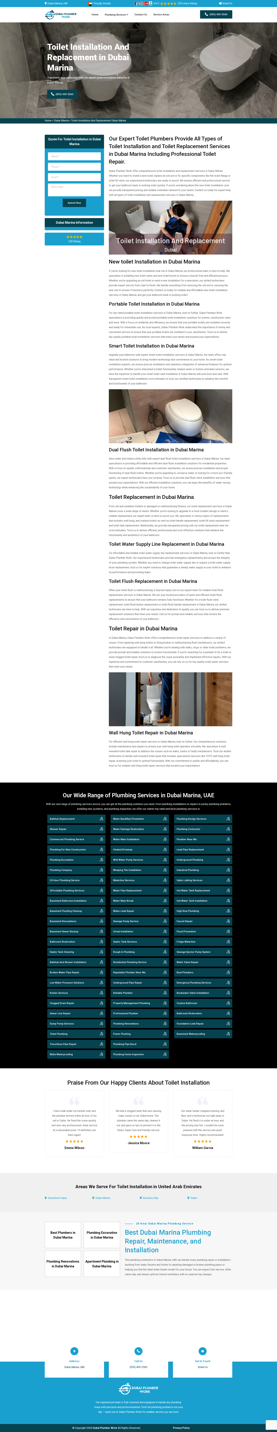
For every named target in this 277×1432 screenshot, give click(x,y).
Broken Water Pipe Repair (64, 972)
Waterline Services (123, 880)
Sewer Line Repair (60, 1013)
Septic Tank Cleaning (62, 952)
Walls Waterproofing (61, 1054)
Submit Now (74, 202)
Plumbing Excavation (62, 859)
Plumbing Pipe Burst (124, 1044)
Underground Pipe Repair (127, 982)
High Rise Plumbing (188, 911)
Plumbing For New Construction (68, 849)
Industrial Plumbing (188, 870)
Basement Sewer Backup (64, 931)
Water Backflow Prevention (128, 818)
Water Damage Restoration (128, 829)
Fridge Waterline (186, 941)
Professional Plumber (125, 1013)
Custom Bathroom (187, 1003)
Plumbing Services (116, 14)
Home (95, 14)
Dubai (194, 1198)
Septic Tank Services (125, 941)
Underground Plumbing (190, 859)
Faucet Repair (185, 921)
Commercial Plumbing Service (67, 839)
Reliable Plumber (123, 993)
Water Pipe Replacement (127, 890)
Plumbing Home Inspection (128, 1054)
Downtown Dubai (57, 1198)
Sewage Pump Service (125, 921)
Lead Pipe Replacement (190, 849)
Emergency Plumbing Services (194, 982)
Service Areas (161, 14)
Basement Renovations (63, 921)
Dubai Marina (61, 120)
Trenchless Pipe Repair (63, 1044)
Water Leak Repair (123, 911)
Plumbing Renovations (126, 1023)
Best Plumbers (185, 972)
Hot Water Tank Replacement (193, 890)
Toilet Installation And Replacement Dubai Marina (98, 120)
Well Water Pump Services (128, 859)
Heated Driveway (122, 849)
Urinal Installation (123, 931)
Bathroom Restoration (62, 941)
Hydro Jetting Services (189, 880)
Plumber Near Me (187, 839)
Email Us (227, 3)
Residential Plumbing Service (130, 962)
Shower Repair (58, 829)
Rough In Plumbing (124, 952)
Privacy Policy (181, 1427)
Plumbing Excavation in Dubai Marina (102, 1235)
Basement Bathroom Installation (68, 900)
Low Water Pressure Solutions (67, 982)
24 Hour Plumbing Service (65, 880)
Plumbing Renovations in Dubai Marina (62, 1264)
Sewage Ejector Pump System (193, 952)
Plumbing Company (61, 870)
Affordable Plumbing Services (67, 890)
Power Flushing (122, 1033)
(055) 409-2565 (218, 14)
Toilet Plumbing (58, 1033)
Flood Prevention (186, 931)
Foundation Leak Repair (190, 1023)
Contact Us (140, 14)
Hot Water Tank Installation (192, 900)
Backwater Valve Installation (193, 993)
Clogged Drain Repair (62, 1003)
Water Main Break (123, 900)
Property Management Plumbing (131, 1003)
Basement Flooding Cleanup (66, 911)
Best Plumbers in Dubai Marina (62, 1235)
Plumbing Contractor (188, 829)
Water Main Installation (126, 839)
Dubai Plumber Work (105, 1427)
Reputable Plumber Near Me (129, 972)
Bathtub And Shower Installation (68, 962)
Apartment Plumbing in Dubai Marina (102, 1264)
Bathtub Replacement (62, 818)
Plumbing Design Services (191, 818)
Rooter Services (59, 993)
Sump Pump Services (62, 1023)
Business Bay (150, 1198)
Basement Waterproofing (191, 1033)
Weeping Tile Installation (127, 870)
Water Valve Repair (187, 962)
